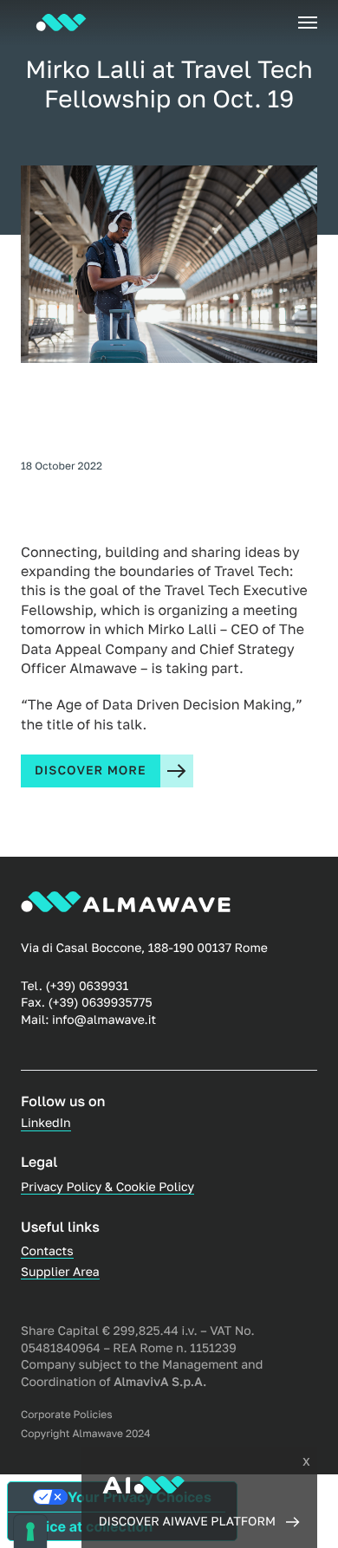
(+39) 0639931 (86, 986)
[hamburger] (307, 22)
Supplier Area (60, 1272)
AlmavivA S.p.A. (160, 1382)
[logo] (61, 22)
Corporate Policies (67, 1415)
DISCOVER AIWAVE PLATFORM (187, 1521)
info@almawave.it (104, 1020)
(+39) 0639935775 (101, 1002)
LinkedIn (46, 1123)
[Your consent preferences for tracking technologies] (30, 1531)
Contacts (47, 1251)
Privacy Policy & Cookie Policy (107, 1187)
